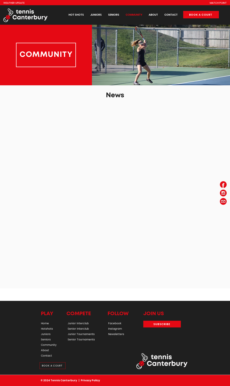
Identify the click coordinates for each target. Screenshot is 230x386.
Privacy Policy (90, 380)
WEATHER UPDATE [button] (14, 3)
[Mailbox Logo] (223, 201)
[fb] (223, 184)
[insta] (223, 193)
